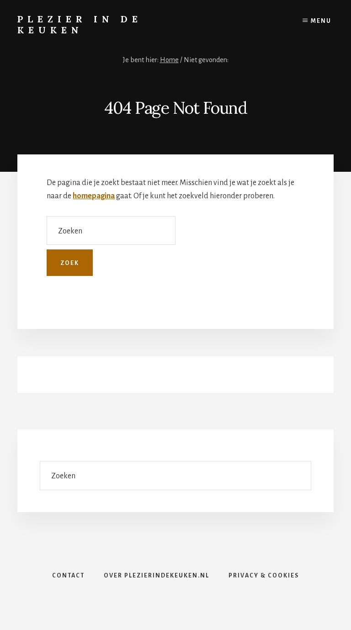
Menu (321, 21)
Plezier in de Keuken (79, 24)
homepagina (94, 196)
